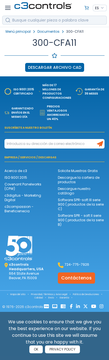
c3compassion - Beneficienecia (19, 208)
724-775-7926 (77, 264)
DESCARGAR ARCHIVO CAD (54, 67)
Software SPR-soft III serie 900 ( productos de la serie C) (81, 204)
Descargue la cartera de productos (78, 179)
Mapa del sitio (17, 294)
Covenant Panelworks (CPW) (22, 186)
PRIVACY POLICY (62, 349)
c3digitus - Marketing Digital (22, 197)
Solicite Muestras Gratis (78, 170)
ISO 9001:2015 (15, 177)
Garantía (64, 297)
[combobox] (100, 8)
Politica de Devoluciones (86, 294)
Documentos (48, 31)
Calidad (38, 297)
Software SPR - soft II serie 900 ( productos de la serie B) (81, 220)
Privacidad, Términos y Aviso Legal (49, 294)
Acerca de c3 (15, 170)
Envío (51, 297)
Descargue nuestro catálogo (74, 191)
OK (36, 349)
